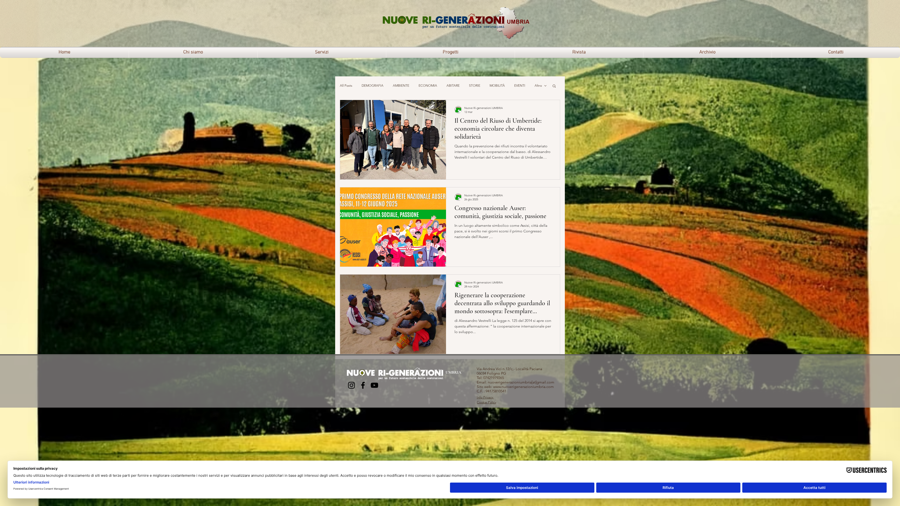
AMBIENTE (401, 85)
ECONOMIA (428, 85)
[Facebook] (363, 385)
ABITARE (453, 85)
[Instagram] (351, 385)
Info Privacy (485, 397)
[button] (554, 86)
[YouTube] (374, 385)
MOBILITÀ (497, 85)
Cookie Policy (486, 402)
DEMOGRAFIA (372, 85)
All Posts (346, 85)
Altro (538, 85)
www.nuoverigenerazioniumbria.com (523, 386)
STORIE (474, 85)
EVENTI (519, 85)
